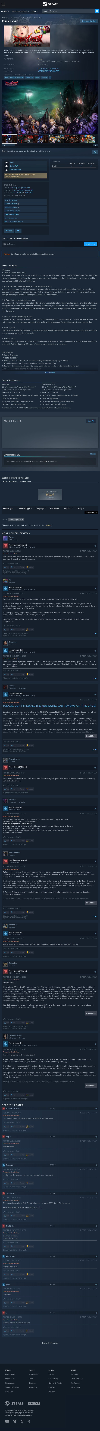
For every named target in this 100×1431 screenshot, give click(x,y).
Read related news (12, 214)
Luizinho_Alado (15, 1035)
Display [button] (79, 508)
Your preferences (25, 481)
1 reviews (12, 762)
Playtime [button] (67, 508)
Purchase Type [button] (24, 508)
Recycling (33, 1387)
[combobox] (68, 11)
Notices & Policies (56, 1383)
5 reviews (12, 927)
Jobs (31, 1379)
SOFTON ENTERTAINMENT (48, 69)
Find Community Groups (14, 221)
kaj (10, 580)
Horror (37, 77)
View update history (12, 211)
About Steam (10, 1374)
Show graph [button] (90, 513)
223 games (12, 802)
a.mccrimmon (14, 853)
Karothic (12, 800)
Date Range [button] (54, 508)
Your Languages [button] (15, 520)
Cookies (52, 1387)
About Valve (33, 1374)
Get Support (75, 1383)
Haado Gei (13, 925)
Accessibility (53, 1379)
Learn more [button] (90, 244)
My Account (75, 1387)
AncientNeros (14, 759)
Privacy (51, 1374)
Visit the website (11, 200)
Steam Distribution (12, 1387)
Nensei (11, 686)
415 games (12, 688)
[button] (5, 11)
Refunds (52, 1392)
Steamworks (10, 1383)
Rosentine (13, 963)
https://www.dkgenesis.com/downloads (17, 824)
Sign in (4, 151)
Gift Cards (9, 1392)
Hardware (32, 1383)
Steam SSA (9, 1379)
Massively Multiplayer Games (22, 18)
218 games (12, 1038)
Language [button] (40, 508)
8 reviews (12, 582)
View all (92, 454)
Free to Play (29, 77)
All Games (5, 18)
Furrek (11, 537)
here (45, 461)
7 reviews (12, 966)
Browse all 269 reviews (50, 1343)
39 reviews (22, 688)
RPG (6, 77)
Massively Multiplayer (17, 77)
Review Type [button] (8, 508)
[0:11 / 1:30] (50, 107)
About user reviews (10, 481)
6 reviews (12, 645)
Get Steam (75, 1374)
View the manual (11, 204)
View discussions (11, 218)
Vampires (45, 77)
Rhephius (12, 642)
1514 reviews (13, 540)
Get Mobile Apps (77, 1379)
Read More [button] (91, 736)
